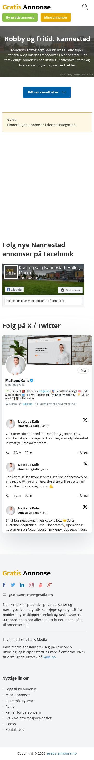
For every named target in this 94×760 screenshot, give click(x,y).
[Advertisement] (47, 184)
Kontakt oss (15, 729)
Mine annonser (18, 695)
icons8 (11, 723)
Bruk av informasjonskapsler (29, 718)
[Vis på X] (85, 421)
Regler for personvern (23, 712)
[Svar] (8, 452)
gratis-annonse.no (62, 753)
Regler (11, 706)
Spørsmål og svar (19, 700)
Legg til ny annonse (21, 689)
